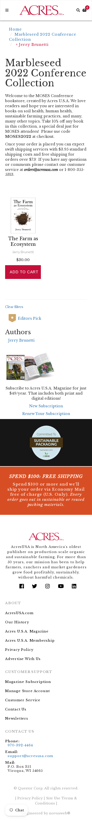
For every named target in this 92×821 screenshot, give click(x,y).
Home (15, 29)
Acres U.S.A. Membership (30, 640)
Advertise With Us (23, 659)
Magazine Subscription (28, 682)
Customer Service (22, 700)
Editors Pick (29, 318)
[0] (84, 10)
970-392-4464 (20, 745)
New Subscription (46, 406)
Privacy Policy (19, 650)
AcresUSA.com (19, 613)
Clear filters (14, 307)
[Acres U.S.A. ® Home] (42, 10)
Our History (17, 622)
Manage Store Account (27, 691)
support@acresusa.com (30, 756)
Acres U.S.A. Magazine (27, 631)
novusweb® (59, 813)
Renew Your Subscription (46, 413)
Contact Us (15, 709)
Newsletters (16, 718)
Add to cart (24, 272)
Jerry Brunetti (21, 340)
